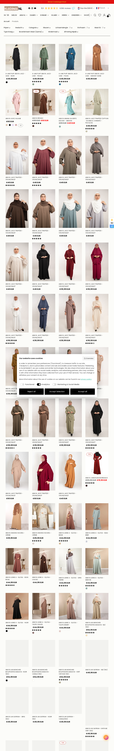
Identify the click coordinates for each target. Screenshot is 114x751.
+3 (20, 125)
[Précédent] (41, 2)
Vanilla (33, 680)
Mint (60, 126)
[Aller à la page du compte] (104, 15)
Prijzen (6, 27)
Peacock (60, 84)
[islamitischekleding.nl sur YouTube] (35, 8)
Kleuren (46, 27)
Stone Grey (60, 588)
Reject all (31, 391)
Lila (13, 125)
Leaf (33, 84)
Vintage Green (60, 682)
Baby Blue (86, 541)
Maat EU (98, 27)
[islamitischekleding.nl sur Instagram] (32, 8)
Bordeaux (86, 486)
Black (7, 631)
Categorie (33, 27)
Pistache (86, 131)
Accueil (6, 21)
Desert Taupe (60, 631)
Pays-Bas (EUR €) (86, 8)
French (102, 8)
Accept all (82, 391)
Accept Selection (57, 391)
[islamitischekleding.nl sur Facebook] (29, 8)
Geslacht (18, 27)
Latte (7, 125)
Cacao (33, 126)
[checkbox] (26, 384)
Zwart (7, 82)
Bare (7, 541)
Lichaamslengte (62, 27)
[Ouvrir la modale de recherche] (95, 15)
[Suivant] (72, 2)
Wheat (86, 635)
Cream (33, 543)
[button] (36, 81)
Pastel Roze (16, 125)
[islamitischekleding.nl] (13, 8)
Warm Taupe (33, 633)
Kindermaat (53, 32)
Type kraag (8, 32)
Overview (89, 358)
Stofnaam (81, 27)
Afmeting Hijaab (70, 32)
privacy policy (86, 379)
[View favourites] (99, 15)
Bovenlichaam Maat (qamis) (30, 32)
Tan (60, 543)
